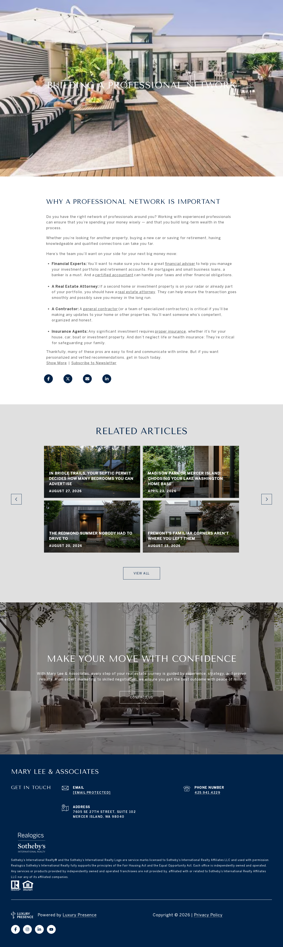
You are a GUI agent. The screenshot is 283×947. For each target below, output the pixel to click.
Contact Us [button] (141, 697)
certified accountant (114, 275)
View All (142, 573)
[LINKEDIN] (39, 929)
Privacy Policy (208, 915)
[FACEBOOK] (15, 929)
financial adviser (180, 264)
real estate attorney (136, 292)
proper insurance (170, 331)
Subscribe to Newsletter (94, 363)
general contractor (100, 309)
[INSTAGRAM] (27, 929)
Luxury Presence (80, 915)
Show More (56, 363)
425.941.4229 (207, 792)
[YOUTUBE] (51, 929)
